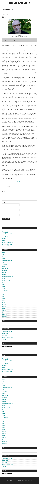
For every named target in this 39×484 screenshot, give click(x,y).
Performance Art (5, 290)
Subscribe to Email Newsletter (7, 242)
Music (6, 235)
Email (3, 207)
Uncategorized (4, 314)
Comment (4, 191)
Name (3, 202)
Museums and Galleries (9, 233)
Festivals (3, 266)
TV (2, 312)
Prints (3, 296)
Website (3, 213)
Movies (3, 278)
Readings (3, 302)
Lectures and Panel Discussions (11, 181)
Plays (3, 292)
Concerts (3, 258)
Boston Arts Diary (19, 2)
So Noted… (4, 240)
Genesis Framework (22, 480)
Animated (3, 252)
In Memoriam (4, 270)
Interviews (4, 274)
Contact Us (4, 238)
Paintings (3, 288)
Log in (31, 480)
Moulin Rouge (4, 335)
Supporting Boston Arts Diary (7, 244)
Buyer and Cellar (5, 333)
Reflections (4, 306)
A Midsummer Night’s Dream (7, 331)
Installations (4, 272)
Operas (3, 284)
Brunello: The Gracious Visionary (7, 337)
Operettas (3, 286)
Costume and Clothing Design (7, 260)
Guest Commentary (5, 268)
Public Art (3, 298)
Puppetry (3, 300)
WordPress (28, 480)
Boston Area (5, 232)
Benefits (3, 254)
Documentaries (4, 264)
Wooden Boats (4, 316)
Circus (3, 256)
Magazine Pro (15, 480)
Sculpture (3, 308)
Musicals (3, 282)
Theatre (6, 236)
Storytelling (18, 181)
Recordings (4, 304)
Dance (3, 262)
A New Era (4, 339)
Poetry (3, 294)
